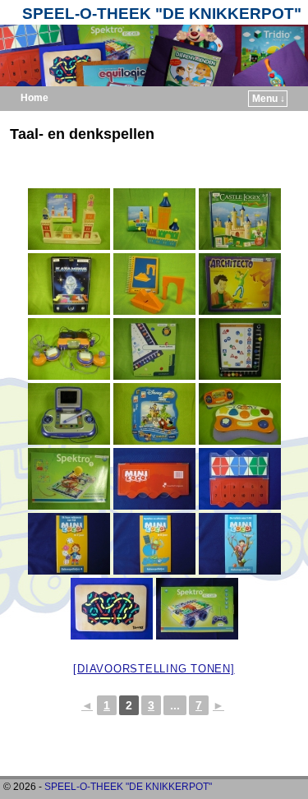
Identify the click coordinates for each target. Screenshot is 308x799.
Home (34, 98)
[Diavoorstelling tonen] (153, 669)
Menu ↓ (268, 98)
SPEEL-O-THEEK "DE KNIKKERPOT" (161, 13)
